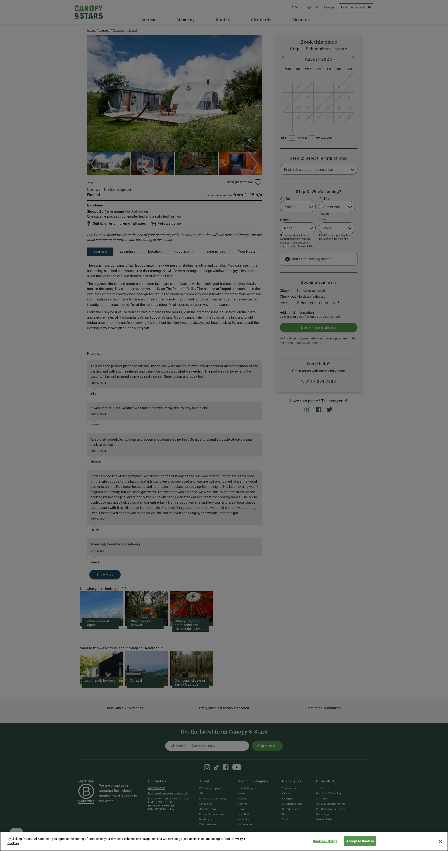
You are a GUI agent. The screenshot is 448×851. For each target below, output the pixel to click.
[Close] (440, 841)
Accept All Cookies (360, 841)
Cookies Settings (325, 841)
